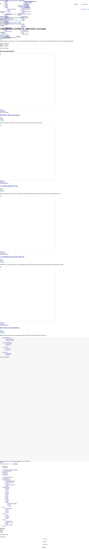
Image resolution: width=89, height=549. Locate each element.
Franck (1, 119)
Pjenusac (7, 23)
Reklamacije (8, 353)
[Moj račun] (78, 9)
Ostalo (20, 14)
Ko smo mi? (8, 348)
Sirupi (23, 12)
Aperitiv (7, 488)
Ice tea (23, 10)
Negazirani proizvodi (26, 11)
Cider (6, 15)
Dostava (8, 345)
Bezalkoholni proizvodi (24, 6)
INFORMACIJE (7, 337)
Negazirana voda (8, 29)
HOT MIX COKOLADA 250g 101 (10, 115)
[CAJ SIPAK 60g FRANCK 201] (28, 179)
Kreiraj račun (3, 536)
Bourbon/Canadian (12, 9)
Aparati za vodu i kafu (24, 5)
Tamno (6, 18)
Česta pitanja (9, 343)
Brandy (7, 489)
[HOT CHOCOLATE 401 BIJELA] (28, 321)
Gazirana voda (8, 27)
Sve (19, 21)
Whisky (6, 7)
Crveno (6, 22)
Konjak (7, 493)
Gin (6, 491)
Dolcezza (2, 331)
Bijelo (6, 21)
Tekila (7, 498)
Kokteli (7, 492)
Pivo (20, 15)
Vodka (6, 6)
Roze (6, 24)
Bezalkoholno (8, 14)
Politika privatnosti (10, 340)
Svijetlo (6, 17)
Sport (6, 30)
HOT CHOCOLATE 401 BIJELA (10, 328)
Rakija (6, 1)
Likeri (7, 494)
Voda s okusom (8, 31)
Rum (6, 2)
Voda (20, 29)
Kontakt (7, 350)
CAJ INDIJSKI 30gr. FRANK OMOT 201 (12, 257)
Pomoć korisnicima (7, 342)
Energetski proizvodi (26, 7)
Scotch (9, 11)
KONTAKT (7, 36)
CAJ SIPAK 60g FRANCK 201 (9, 186)
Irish (9, 10)
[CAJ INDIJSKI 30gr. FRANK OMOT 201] (28, 250)
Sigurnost (8, 354)
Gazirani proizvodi (26, 9)
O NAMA (7, 35)
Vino (20, 22)
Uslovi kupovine (9, 339)
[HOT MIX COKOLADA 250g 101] (28, 108)
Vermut (7, 499)
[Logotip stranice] (9, 5)
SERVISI (5, 352)
